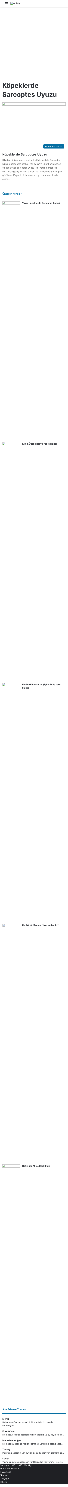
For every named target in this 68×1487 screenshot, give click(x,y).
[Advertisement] (34, 43)
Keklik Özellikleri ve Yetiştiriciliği (39, 443)
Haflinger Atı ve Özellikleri (36, 1166)
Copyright (5, 1478)
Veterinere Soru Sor (10, 1468)
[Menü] (6, 4)
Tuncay (6, 1449)
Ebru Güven (8, 1431)
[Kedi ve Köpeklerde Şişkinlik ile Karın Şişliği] (11, 802)
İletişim (3, 1482)
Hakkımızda (5, 1472)
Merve (5, 1418)
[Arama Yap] (61, 4)
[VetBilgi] (15, 3)
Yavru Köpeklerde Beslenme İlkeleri (41, 203)
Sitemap (4, 1475)
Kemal (5, 1458)
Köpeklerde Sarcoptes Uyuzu (24, 154)
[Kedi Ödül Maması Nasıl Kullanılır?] (11, 1043)
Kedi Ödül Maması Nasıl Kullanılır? (40, 925)
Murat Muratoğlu (11, 1440)
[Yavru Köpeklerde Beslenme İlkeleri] (11, 320)
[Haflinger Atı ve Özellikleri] (11, 1283)
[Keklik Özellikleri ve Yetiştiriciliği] (11, 561)
